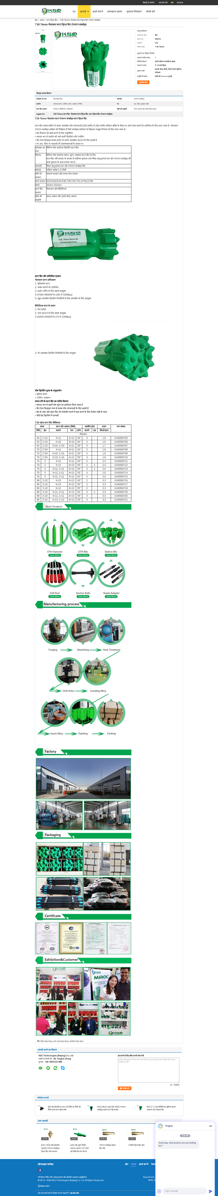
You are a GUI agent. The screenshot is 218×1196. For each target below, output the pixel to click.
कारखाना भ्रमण (114, 11)
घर (74, 11)
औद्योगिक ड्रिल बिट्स (76, 1041)
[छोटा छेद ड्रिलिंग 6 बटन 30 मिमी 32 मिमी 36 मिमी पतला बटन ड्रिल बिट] (42, 1108)
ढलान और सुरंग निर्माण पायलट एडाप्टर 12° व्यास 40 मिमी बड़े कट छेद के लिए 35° (79, 1150)
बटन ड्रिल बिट (52, 20)
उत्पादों (83, 11)
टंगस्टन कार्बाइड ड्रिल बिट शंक (107, 1146)
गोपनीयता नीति (43, 1177)
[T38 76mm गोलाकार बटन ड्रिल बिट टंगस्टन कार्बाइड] (43, 38)
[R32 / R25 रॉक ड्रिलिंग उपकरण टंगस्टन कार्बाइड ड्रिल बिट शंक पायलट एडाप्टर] (50, 1133)
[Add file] (159, 1191)
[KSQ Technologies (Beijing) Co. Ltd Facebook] (40, 1170)
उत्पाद (42, 20)
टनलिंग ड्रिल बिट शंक (136, 1145)
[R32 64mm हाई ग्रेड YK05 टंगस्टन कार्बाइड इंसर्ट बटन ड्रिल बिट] (91, 1108)
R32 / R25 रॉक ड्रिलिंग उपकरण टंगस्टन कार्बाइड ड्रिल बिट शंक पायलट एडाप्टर (50, 1150)
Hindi (179, 2)
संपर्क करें (150, 11)
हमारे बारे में (98, 11)
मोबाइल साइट (45, 1186)
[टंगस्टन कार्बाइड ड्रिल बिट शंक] (109, 1133)
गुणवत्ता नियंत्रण (134, 11)
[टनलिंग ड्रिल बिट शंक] (138, 1133)
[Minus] (210, 1126)
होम (36, 20)
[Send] (210, 1191)
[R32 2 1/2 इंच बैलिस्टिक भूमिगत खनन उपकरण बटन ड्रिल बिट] (140, 1108)
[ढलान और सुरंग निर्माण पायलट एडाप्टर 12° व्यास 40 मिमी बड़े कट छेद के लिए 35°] (80, 1133)
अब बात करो (163, 2)
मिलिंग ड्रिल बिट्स (46, 1041)
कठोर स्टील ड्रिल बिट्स (61, 1041)
